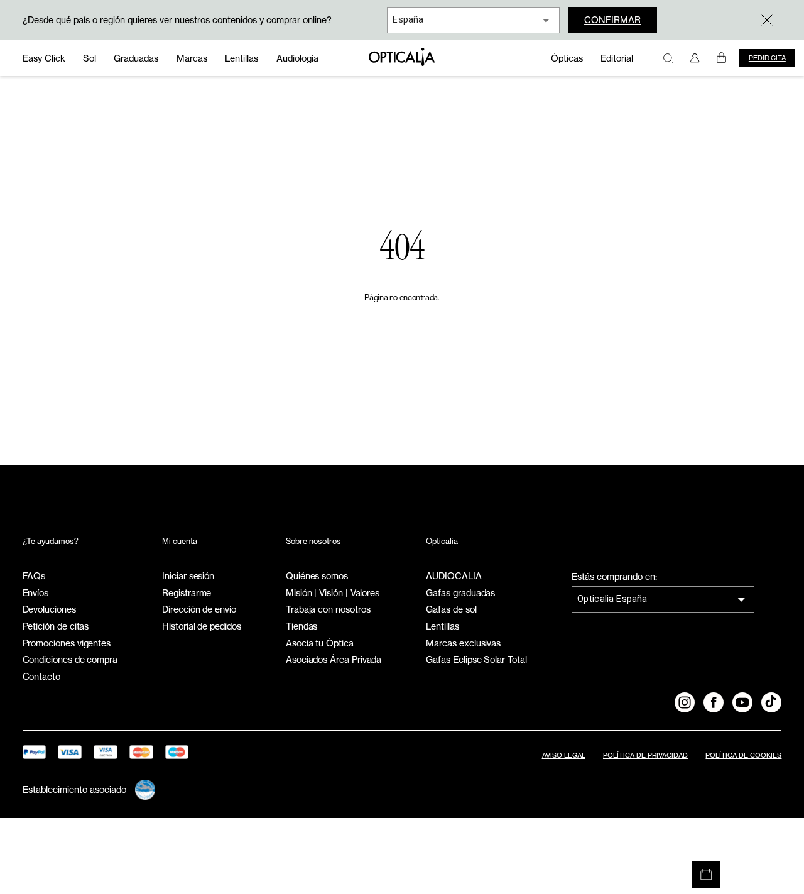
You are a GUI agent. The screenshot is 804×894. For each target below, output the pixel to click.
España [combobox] (408, 19)
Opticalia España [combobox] (612, 599)
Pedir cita (767, 58)
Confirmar (612, 19)
